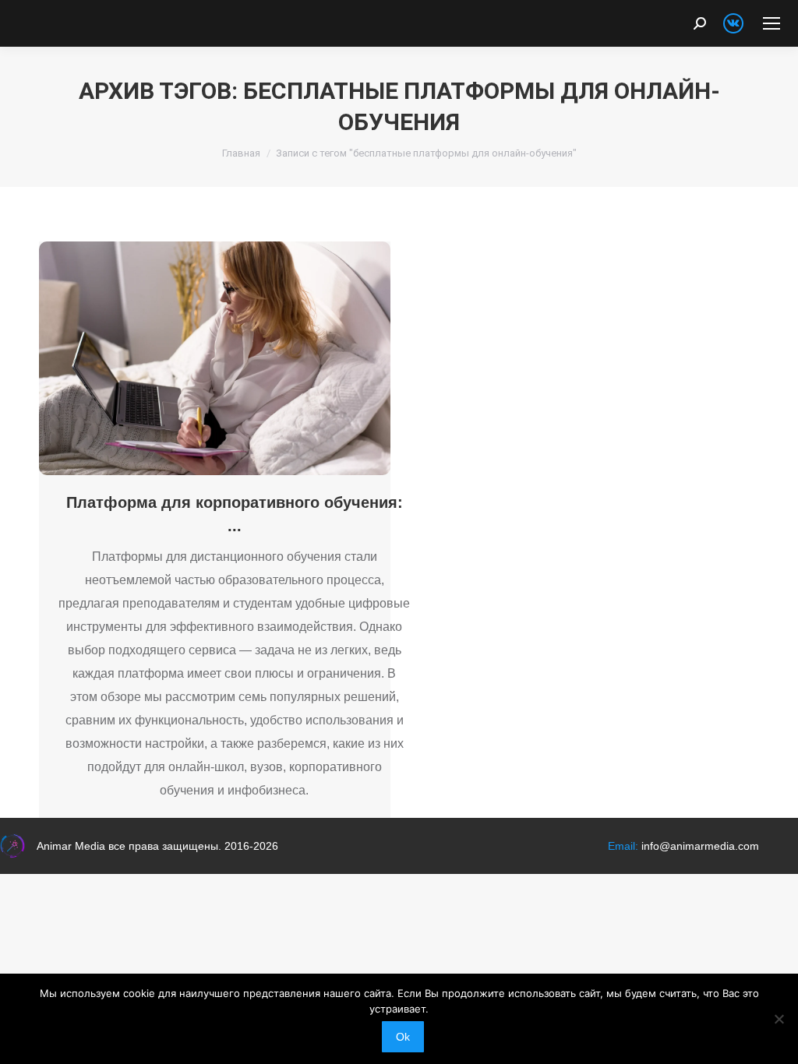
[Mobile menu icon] (771, 23)
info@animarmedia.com (700, 846)
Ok (403, 1037)
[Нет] (778, 1019)
